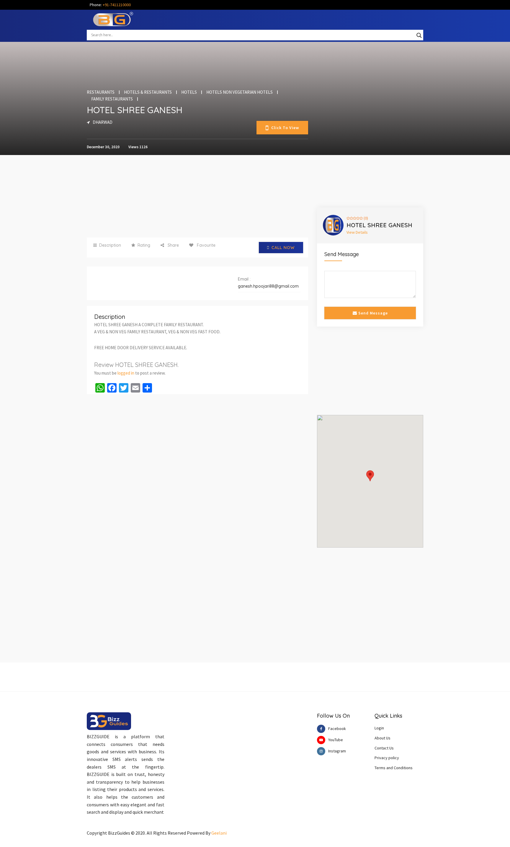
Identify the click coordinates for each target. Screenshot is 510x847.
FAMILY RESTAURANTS (112, 99)
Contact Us (384, 748)
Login (379, 728)
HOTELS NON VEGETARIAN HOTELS (239, 92)
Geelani (219, 833)
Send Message (372, 313)
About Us (382, 738)
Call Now (283, 247)
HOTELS (189, 92)
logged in (125, 373)
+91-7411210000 (117, 4)
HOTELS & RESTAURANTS (148, 92)
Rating (144, 245)
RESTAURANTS (101, 92)
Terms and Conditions (394, 767)
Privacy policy (387, 757)
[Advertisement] (197, 196)
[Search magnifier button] (419, 35)
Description (110, 245)
